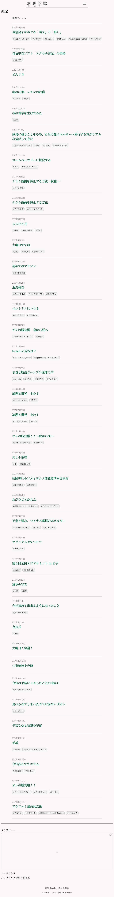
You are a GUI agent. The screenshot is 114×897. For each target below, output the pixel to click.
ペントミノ (18, 315)
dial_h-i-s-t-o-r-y (21, 38)
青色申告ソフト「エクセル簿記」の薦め (39, 53)
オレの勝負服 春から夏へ (30, 330)
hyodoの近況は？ (24, 351)
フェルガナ (52, 379)
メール (17, 749)
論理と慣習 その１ (25, 414)
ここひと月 (19, 223)
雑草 (16, 120)
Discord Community (62, 892)
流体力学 (39, 379)
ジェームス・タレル (22, 357)
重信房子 (49, 38)
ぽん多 (25, 251)
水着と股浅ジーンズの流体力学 (33, 372)
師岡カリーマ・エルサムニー (46, 357)
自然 (16, 591)
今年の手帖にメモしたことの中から (36, 683)
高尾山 (40, 336)
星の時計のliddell (21, 527)
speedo (17, 379)
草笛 (38, 230)
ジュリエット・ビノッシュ (35, 749)
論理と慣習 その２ (25, 393)
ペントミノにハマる (25, 308)
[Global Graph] (110, 835)
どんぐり (18, 74)
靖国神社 (31, 485)
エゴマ (17, 570)
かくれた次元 (49, 527)
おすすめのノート (35, 209)
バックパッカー (20, 400)
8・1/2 (36, 527)
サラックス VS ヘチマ (26, 542)
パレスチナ (96, 38)
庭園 (26, 98)
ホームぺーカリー (30, 166)
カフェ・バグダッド (50, 506)
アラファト (31, 813)
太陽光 (46, 145)
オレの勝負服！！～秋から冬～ (33, 436)
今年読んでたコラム (25, 764)
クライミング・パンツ (23, 336)
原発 (37, 145)
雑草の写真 (19, 584)
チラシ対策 (18, 188)
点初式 (16, 627)
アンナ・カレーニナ (22, 689)
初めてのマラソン (24, 266)
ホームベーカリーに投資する (31, 160)
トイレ (34, 400)
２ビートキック (20, 612)
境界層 (28, 379)
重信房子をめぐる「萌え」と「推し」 (37, 32)
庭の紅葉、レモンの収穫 (28, 92)
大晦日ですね (21, 245)
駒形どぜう (27, 230)
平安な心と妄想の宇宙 (27, 725)
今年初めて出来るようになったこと (36, 605)
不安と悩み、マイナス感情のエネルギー (39, 520)
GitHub (46, 892)
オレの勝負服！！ (24, 785)
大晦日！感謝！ (22, 648)
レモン (17, 98)
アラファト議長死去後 (27, 806)
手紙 (15, 743)
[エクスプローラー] (84, 3)
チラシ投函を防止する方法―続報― (36, 181)
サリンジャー (40, 792)
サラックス (18, 548)
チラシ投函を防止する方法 (30, 202)
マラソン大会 (19, 272)
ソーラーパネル (60, 145)
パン (16, 166)
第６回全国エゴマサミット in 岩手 (35, 563)
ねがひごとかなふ (24, 499)
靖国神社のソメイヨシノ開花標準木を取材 (40, 478)
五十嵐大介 (29, 570)
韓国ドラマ (51, 294)
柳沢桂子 (30, 770)
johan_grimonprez (78, 38)
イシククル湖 (19, 294)
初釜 (16, 633)
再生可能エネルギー (22, 145)
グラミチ (38, 442)
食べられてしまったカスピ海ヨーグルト (38, 704)
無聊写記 (37, 4)
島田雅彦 (18, 770)
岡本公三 (61, 38)
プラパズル (32, 315)
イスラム (18, 813)
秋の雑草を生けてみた (27, 113)
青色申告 (18, 60)
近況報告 (18, 287)
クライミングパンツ (22, 442)
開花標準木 (18, 485)
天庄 (16, 251)
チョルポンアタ (36, 294)
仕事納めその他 (22, 665)
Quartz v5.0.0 (55, 887)
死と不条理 (19, 457)
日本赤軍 (37, 38)
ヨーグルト (18, 711)
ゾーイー (54, 792)
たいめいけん (38, 251)
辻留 (16, 230)
